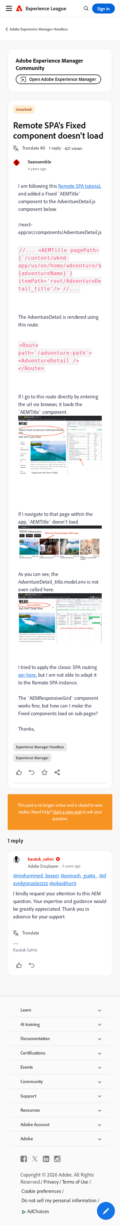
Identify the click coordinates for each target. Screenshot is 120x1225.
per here (27, 675)
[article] (60, 913)
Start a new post (67, 812)
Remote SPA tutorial (79, 186)
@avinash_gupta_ (79, 875)
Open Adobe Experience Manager (62, 79)
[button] (33, 148)
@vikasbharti (62, 883)
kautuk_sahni (40, 859)
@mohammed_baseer (36, 875)
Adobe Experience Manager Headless (39, 29)
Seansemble (39, 161)
